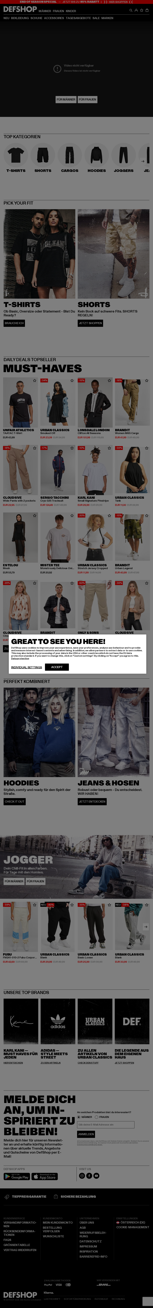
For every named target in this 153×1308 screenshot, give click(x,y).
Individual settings (26, 667)
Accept (57, 667)
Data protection (20, 658)
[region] (77, 654)
